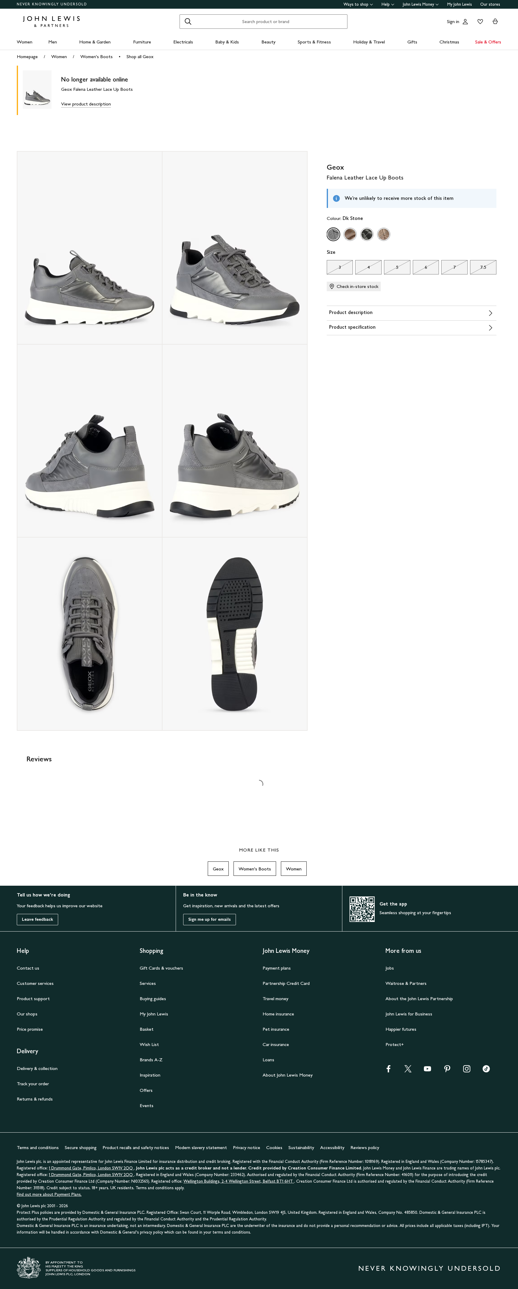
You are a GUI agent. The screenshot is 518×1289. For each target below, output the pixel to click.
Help (386, 4)
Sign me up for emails (209, 919)
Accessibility (332, 1147)
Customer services (35, 983)
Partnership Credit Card (286, 983)
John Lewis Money (418, 4)
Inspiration (150, 1075)
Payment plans (277, 968)
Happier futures (401, 1029)
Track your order (33, 1083)
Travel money (275, 998)
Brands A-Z (151, 1059)
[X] (408, 1071)
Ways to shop (356, 4)
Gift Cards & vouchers (161, 968)
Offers (146, 1090)
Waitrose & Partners (406, 983)
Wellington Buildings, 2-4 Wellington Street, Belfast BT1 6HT (238, 1181)
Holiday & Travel (369, 42)
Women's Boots (96, 56)
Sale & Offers (488, 42)
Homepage (27, 56)
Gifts (412, 42)
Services (148, 983)
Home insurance (278, 1014)
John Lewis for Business (409, 1014)
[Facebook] (388, 1071)
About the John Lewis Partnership (419, 998)
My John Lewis (459, 4)
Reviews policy (364, 1147)
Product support (33, 998)
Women (24, 42)
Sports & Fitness (314, 42)
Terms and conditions (38, 1147)
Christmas (449, 42)
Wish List (149, 1044)
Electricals (183, 42)
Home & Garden (95, 42)
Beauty (268, 42)
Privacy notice (246, 1147)
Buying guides (153, 998)
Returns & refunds (35, 1099)
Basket (146, 1029)
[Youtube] (427, 1071)
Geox (218, 869)
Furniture (142, 42)
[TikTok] (486, 1071)
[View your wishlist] (479, 21)
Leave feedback (37, 919)
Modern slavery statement (201, 1147)
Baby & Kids (227, 42)
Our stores (490, 4)
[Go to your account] (465, 21)
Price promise (30, 1029)
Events (146, 1105)
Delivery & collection (37, 1068)
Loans (268, 1059)
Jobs (390, 968)
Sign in (453, 21)
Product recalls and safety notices (136, 1147)
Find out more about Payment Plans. (49, 1194)
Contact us (28, 968)
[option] (333, 234)
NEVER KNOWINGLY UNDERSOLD (52, 4)
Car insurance (276, 1044)
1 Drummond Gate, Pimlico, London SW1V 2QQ (91, 1168)
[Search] (188, 21)
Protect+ (395, 1044)
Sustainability (301, 1147)
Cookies (274, 1147)
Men (52, 42)
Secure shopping (81, 1147)
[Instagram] (466, 1071)
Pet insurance (276, 1029)
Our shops (27, 1014)
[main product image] (42, 90)
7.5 (478, 268)
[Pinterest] (447, 1071)
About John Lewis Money (288, 1075)
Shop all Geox (140, 56)
